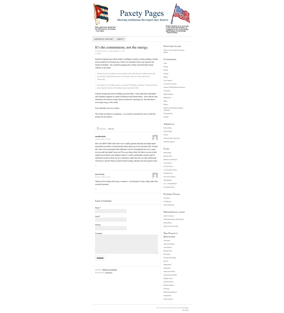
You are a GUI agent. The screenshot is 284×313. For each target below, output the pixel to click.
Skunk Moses (168, 223)
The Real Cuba (168, 173)
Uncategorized (168, 113)
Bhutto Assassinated (110, 269)
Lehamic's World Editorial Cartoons (174, 87)
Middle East (167, 98)
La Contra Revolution (170, 170)
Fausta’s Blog (168, 128)
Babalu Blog (167, 153)
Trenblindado (168, 180)
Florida (166, 70)
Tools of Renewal (169, 205)
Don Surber (167, 254)
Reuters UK (126, 65)
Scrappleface (167, 295)
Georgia (166, 73)
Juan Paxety (100, 174)
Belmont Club (168, 251)
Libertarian (167, 91)
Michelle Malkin (169, 285)
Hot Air (166, 261)
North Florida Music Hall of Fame (174, 219)
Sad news (109, 272)
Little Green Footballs (170, 275)
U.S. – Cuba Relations (170, 184)
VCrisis (166, 135)
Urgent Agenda (168, 299)
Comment (98, 233)
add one (111, 128)
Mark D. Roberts (169, 282)
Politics (166, 104)
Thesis (187, 308)
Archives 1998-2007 (103, 39)
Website (98, 225)
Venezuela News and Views (172, 138)
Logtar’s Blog (168, 131)
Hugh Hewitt (167, 265)
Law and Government (170, 84)
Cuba (99, 53)
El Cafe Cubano (168, 166)
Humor (166, 77)
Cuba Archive (168, 163)
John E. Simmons (169, 216)
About (120, 39)
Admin (185, 310)
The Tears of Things (170, 177)
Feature (166, 67)
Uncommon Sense (169, 187)
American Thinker (169, 244)
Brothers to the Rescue (170, 159)
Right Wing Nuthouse (170, 292)
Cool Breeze (167, 201)
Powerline (167, 289)
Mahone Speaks (168, 94)
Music (165, 101)
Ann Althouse (168, 247)
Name (98, 207)
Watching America (169, 142)
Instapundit (167, 268)
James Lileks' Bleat (169, 271)
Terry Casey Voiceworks (171, 226)
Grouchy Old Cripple (170, 258)
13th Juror (167, 198)
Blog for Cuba (168, 156)
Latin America (168, 80)
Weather (166, 117)
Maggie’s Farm (168, 278)
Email (98, 216)
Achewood (167, 240)
